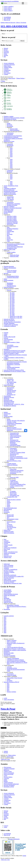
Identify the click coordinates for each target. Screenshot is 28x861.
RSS (5, 819)
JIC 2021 (12, 298)
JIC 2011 (12, 312)
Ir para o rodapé (8, 10)
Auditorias (6, 568)
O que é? (6, 825)
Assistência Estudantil (9, 768)
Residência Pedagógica (12, 228)
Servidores (6, 573)
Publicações (7, 341)
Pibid (8, 227)
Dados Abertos (7, 66)
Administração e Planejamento (14, 423)
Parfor (8, 232)
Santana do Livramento (9, 553)
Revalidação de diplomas (10, 405)
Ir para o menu (8, 7)
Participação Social (8, 566)
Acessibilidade (7, 17)
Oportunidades (7, 396)
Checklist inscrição (11, 390)
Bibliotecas (6, 770)
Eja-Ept (9, 238)
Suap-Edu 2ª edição (11, 217)
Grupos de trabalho (11, 675)
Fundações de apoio (9, 531)
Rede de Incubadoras (9, 533)
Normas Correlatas (11, 691)
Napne (8, 505)
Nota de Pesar (8, 708)
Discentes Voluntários (9, 323)
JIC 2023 (12, 295)
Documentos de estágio (12, 346)
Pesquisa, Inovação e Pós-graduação (16, 420)
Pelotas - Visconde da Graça (11, 551)
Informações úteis (8, 400)
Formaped (9, 230)
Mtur (8, 235)
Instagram (6, 815)
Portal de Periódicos (9, 287)
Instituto (6, 412)
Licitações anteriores (9, 615)
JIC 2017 (12, 304)
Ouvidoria (6, 71)
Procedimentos (7, 601)
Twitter (5, 816)
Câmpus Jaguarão (8, 545)
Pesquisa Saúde (14, 128)
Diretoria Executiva (11, 427)
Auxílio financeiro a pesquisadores (12, 322)
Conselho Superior (11, 463)
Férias (5, 596)
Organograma (7, 413)
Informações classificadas (10, 575)
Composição (10, 144)
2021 (11, 152)
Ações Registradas (8, 339)
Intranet (5, 812)
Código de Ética (14, 481)
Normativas (6, 349)
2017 (8, 517)
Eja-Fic (8, 237)
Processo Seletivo (8, 777)
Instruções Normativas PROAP (11, 682)
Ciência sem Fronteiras (15, 435)
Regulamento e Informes (13, 605)
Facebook (6, 813)
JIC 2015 (12, 306)
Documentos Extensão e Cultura (12, 342)
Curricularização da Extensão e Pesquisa (17, 361)
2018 (11, 156)
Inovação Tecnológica (9, 785)
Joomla (24, 855)
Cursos (5, 775)
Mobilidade (6, 398)
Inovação (6, 273)
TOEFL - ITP (10, 198)
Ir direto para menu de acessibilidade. (10, 1)
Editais (5, 187)
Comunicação (7, 70)
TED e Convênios (11, 641)
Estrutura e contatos (8, 116)
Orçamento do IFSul (12, 668)
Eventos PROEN (8, 212)
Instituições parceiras (15, 441)
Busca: (4, 40)
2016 (5, 618)
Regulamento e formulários (13, 203)
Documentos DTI (14, 453)
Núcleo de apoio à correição (14, 499)
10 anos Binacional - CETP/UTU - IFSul (14, 404)
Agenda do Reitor (8, 416)
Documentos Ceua (14, 495)
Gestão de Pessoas (11, 424)
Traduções (9, 393)
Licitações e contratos (9, 572)
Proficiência (10, 389)
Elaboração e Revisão (12, 223)
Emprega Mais (10, 231)
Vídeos (8, 366)
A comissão (13, 480)
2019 (11, 155)
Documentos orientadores (13, 363)
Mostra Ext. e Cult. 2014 (16, 316)
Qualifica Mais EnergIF (9, 336)
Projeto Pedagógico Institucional (15, 246)
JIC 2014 (12, 308)
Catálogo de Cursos (8, 209)
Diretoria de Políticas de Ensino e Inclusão (14, 117)
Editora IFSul (7, 530)
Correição (6, 68)
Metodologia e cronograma (13, 364)
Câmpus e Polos (8, 771)
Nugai (8, 501)
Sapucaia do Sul (8, 556)
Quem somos (13, 469)
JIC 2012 (12, 310)
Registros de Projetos (12, 205)
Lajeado (6, 546)
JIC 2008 (12, 315)
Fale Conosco (7, 73)
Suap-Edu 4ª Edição (12, 220)
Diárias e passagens (11, 640)
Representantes (10, 387)
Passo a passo (13, 494)
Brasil (5, 3)
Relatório (9, 347)
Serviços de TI (13, 451)
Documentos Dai (14, 440)
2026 (5, 632)
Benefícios (9, 124)
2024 (11, 148)
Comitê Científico (11, 252)
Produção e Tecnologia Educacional (12, 208)
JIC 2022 (12, 297)
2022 (11, 151)
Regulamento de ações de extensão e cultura (14, 371)
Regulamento (10, 145)
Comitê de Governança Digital (17, 452)
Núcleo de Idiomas (14, 437)
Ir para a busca (8, 9)
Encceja (6, 213)
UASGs (9, 646)
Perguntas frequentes (9, 266)
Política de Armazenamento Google (18, 458)
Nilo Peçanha (10, 224)
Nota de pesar (10, 756)
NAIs (11, 438)
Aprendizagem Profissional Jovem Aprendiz (14, 350)
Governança (7, 512)
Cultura (5, 334)
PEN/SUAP (13, 455)
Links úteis (9, 528)
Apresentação (10, 133)
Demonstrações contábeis (10, 580)
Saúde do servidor (8, 602)
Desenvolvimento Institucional (11, 784)
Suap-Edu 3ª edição (11, 219)
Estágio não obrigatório (9, 595)
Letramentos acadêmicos (10, 326)
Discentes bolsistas (11, 285)
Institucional (7, 564)
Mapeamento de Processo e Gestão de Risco (14, 648)
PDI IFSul (6, 510)
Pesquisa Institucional (9, 190)
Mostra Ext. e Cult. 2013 (16, 317)
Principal (9, 290)
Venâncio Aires (7, 557)
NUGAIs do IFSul (11, 527)
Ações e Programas (8, 565)
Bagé (5, 539)
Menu (3, 81)
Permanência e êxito (12, 248)
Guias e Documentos (9, 699)
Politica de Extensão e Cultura (11, 353)
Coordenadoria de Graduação (11, 137)
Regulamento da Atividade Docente (15, 244)
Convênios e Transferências (10, 569)
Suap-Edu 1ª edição (11, 216)
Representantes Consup (12, 519)
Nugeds (9, 502)
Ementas (12, 487)
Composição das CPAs (15, 472)
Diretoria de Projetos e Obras (14, 460)
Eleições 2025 (10, 515)
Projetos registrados (8, 280)
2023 (11, 149)
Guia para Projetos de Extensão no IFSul (14, 370)
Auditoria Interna (8, 67)
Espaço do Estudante (9, 772)
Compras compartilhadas (13, 658)
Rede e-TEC (10, 239)
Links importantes (14, 483)
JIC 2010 (12, 313)
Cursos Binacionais (8, 210)
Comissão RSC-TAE (12, 496)
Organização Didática (12, 245)
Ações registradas (11, 368)
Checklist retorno (11, 391)
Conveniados (10, 345)
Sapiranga (6, 554)
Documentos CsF (11, 394)
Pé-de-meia (9, 234)
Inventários (9, 680)
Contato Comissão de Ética (16, 485)
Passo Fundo (7, 549)
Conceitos (9, 666)
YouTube (6, 817)
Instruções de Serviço (9, 319)
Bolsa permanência (14, 130)
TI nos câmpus (13, 449)
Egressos (6, 338)
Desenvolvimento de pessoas (11, 594)
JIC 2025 (12, 292)
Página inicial (11, 78)
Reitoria (6, 415)
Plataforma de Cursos (9, 141)
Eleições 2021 (10, 516)
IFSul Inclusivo (7, 767)
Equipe (8, 123)
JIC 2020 (12, 299)
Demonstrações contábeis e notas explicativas (15, 650)
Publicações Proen (14, 255)
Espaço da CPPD (14, 477)
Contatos (6, 74)
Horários (12, 459)
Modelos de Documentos (10, 194)
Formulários (10, 284)
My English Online (11, 382)
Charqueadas (7, 542)
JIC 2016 (12, 305)
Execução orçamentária (9, 655)
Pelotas (5, 550)
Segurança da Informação (16, 456)
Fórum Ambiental (11, 521)
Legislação (9, 524)
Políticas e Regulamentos (10, 267)
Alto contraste (7, 18)
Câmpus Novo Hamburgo (10, 547)
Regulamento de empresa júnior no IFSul (14, 352)
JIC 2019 (12, 301)
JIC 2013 (12, 309)
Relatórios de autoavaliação (16, 470)
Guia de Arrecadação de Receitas (15, 647)
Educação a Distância (9, 206)
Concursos (6, 778)
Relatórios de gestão (9, 653)
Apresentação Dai (14, 433)
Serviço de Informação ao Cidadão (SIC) (14, 576)
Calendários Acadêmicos (10, 188)
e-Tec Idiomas (10, 199)
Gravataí (6, 543)
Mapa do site (7, 20)
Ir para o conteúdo (9, 6)
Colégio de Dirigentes (12, 465)
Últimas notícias (12, 755)
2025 (11, 178)
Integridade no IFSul (9, 786)
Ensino (8, 419)
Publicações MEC (14, 256)
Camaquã (6, 540)
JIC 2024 (12, 294)
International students (9, 401)
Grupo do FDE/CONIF (9, 249)
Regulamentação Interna (13, 276)
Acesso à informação (9, 63)
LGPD (5, 698)
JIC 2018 (12, 302)
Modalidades (10, 283)
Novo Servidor (7, 599)
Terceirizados (7, 654)
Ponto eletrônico (8, 591)
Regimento (9, 171)
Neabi (8, 503)
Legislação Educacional (9, 192)
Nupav (8, 506)
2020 (11, 153)
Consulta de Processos (9, 64)
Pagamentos (7, 651)
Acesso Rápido (7, 590)
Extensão (6, 332)
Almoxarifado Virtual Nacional (14, 678)
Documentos (10, 126)
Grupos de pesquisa (11, 270)
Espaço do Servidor (8, 774)
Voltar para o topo (5, 759)
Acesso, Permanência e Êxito (11, 185)
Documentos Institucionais (10, 508)
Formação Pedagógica (12, 221)
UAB (8, 241)
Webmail (6, 811)
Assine (5, 827)
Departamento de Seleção (10, 119)
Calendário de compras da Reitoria (15, 659)
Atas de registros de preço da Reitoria (16, 661)
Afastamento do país (9, 403)
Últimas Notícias (20, 78)
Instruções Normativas (9, 320)
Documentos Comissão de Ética (18, 484)
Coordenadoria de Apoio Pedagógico (13, 135)
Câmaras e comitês (11, 272)
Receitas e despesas (8, 571)
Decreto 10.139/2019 (9, 582)
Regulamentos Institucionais (11, 191)
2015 (5, 617)
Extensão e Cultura (11, 422)
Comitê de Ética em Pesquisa (11, 324)
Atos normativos (8, 509)
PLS (8, 523)
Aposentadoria (7, 592)
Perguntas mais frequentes (13, 367)
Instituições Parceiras (9, 397)
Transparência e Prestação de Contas (13, 583)
